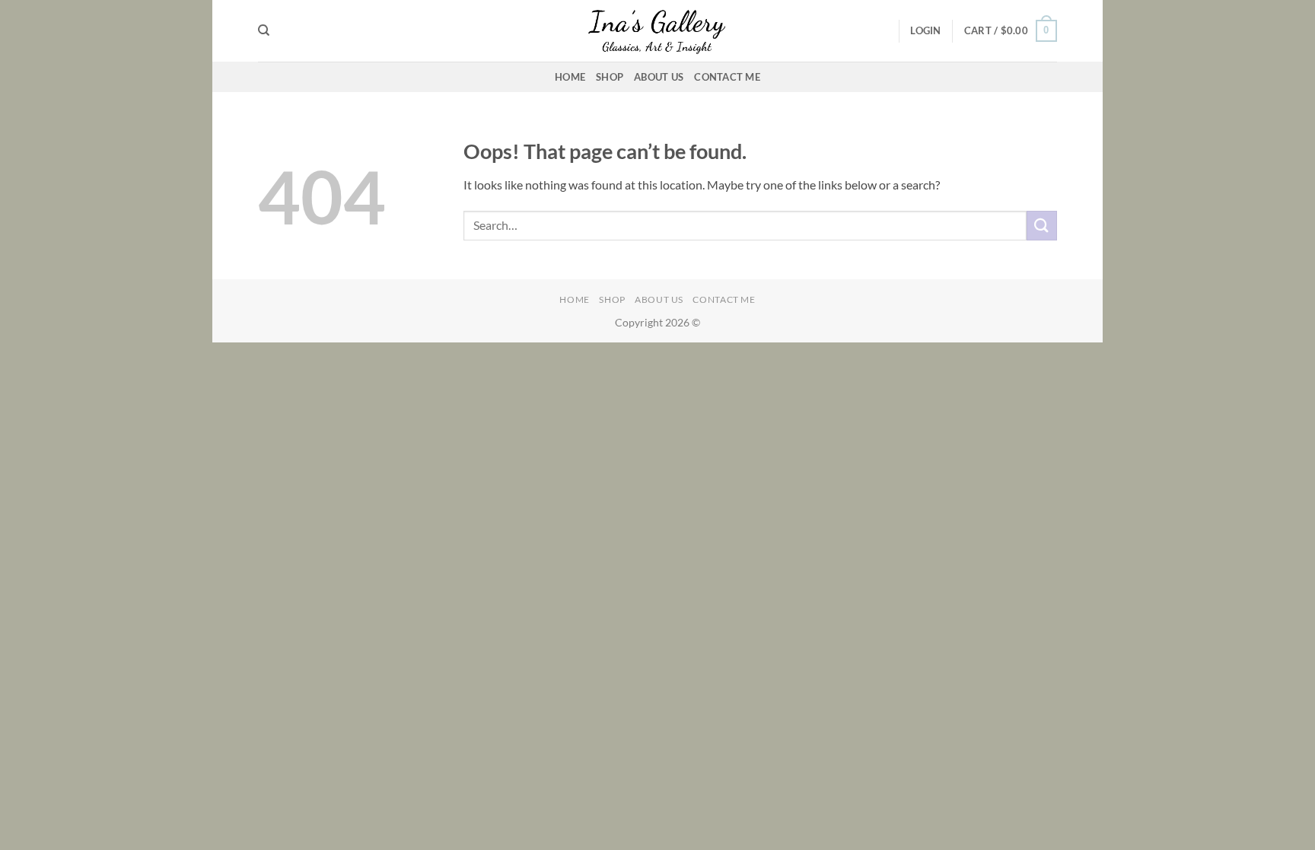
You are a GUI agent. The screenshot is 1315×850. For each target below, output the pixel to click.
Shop (609, 77)
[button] (925, 30)
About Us (658, 77)
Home (570, 77)
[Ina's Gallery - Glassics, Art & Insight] (658, 30)
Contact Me (727, 77)
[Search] (263, 30)
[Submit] (1042, 225)
